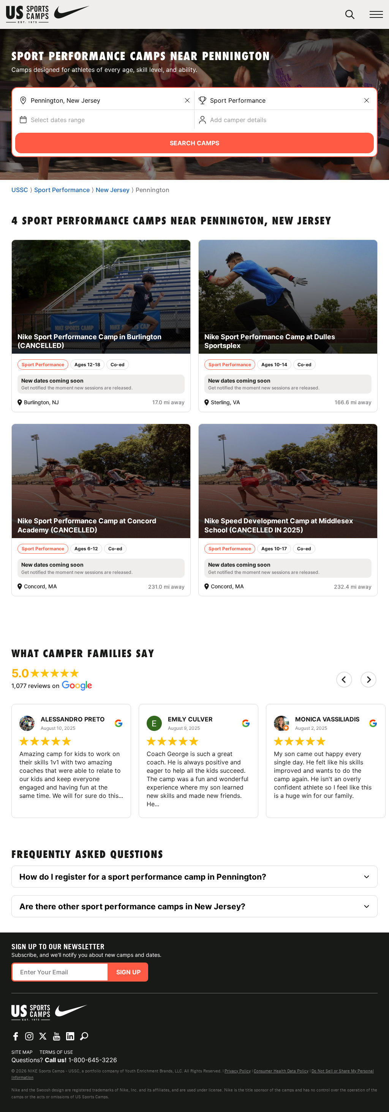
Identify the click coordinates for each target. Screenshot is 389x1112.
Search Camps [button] (194, 143)
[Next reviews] (368, 679)
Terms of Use (56, 1052)
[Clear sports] (367, 100)
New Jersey (113, 189)
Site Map (22, 1052)
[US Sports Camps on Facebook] (15, 1036)
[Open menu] (376, 14)
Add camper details (238, 120)
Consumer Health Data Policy (281, 1071)
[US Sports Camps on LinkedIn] (70, 1036)
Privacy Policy (238, 1071)
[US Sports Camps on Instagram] (29, 1036)
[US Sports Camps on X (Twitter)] (43, 1036)
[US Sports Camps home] (48, 14)
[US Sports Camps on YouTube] (56, 1036)
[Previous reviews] (344, 679)
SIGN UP (128, 972)
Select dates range (58, 120)
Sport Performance (238, 100)
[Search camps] (84, 1036)
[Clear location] (187, 100)
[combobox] (110, 100)
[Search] (349, 14)
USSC (19, 189)
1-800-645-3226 (92, 1060)
